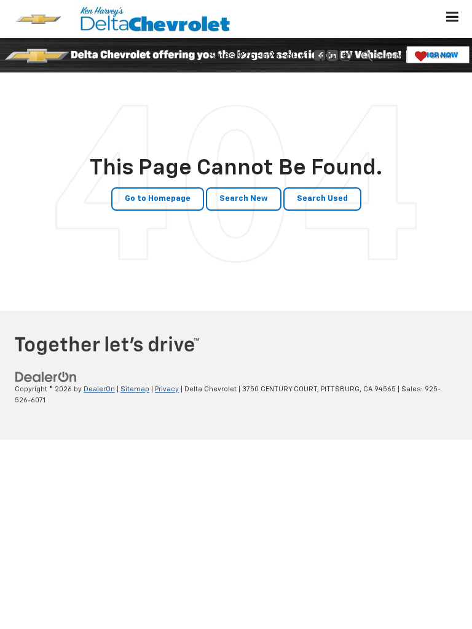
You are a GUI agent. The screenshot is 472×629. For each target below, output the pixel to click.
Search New (243, 199)
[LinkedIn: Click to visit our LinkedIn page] (332, 57)
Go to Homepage (158, 199)
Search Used (322, 199)
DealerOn (99, 389)
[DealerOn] (46, 377)
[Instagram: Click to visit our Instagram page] (345, 57)
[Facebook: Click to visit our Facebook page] (319, 57)
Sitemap (134, 389)
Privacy (167, 389)
